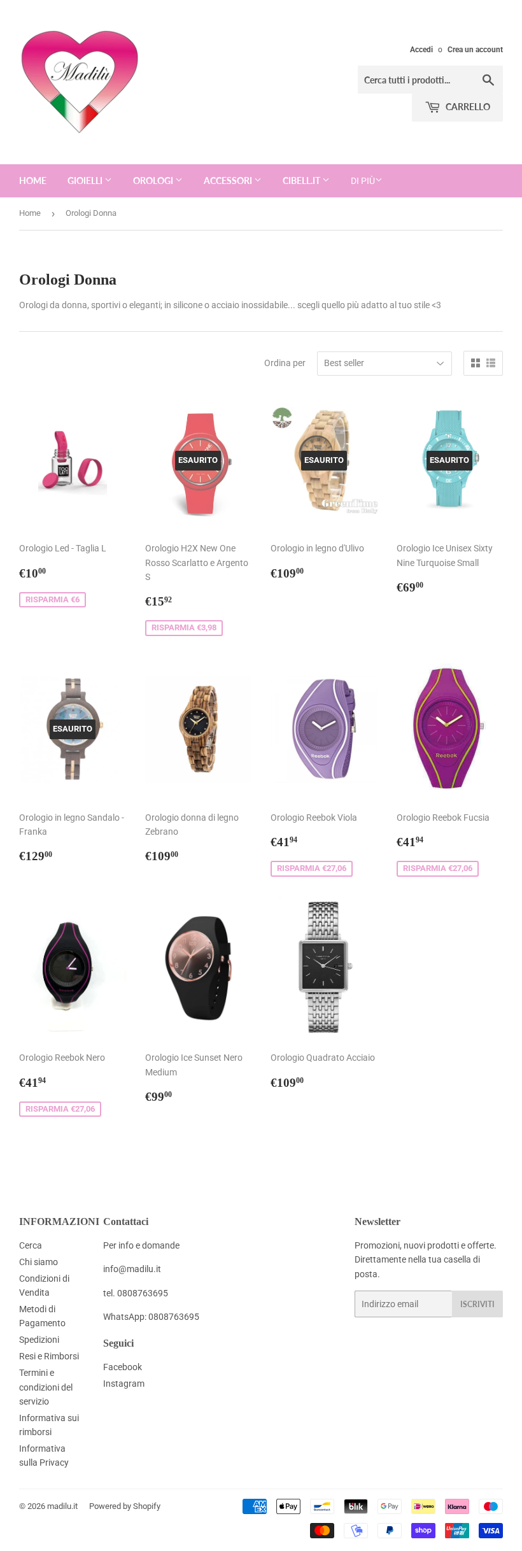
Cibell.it (302, 180)
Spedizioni (39, 1340)
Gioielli (85, 180)
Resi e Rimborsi (49, 1356)
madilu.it (62, 1506)
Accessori (229, 180)
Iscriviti (477, 1304)
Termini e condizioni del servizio (46, 1387)
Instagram (124, 1383)
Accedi (421, 49)
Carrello (467, 106)
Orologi (154, 180)
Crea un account (475, 49)
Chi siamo (38, 1262)
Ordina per (285, 363)
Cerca (30, 1245)
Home (32, 180)
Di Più (363, 181)
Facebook (122, 1367)
